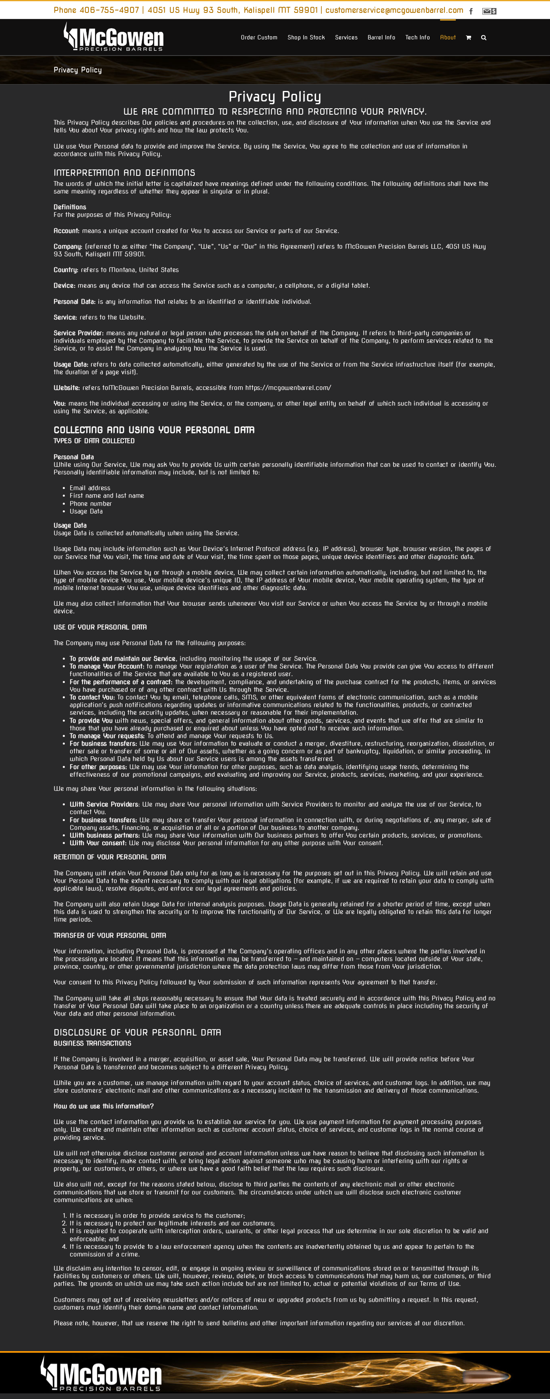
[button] (483, 36)
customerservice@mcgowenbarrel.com (394, 10)
